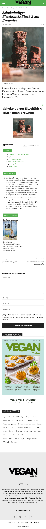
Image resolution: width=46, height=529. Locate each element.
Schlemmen (6, 435)
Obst (37, 428)
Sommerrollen (34, 435)
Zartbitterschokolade (16, 162)
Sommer (27, 435)
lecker (26, 428)
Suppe (10, 438)
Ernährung (29, 420)
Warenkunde (8, 442)
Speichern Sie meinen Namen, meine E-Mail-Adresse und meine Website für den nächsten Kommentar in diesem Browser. (22, 317)
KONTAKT (37, 522)
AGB (18, 522)
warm (15, 442)
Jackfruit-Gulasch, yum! (9, 262)
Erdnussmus (14, 157)
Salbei (35, 431)
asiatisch (9, 417)
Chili (32, 417)
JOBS (31, 522)
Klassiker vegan (7, 427)
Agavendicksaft (15, 159)
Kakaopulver (13, 164)
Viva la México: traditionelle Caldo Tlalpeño (34, 263)
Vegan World (32, 438)
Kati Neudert (32, 424)
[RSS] (26, 517)
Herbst (26, 424)
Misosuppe (31, 427)
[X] (32, 517)
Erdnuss (21, 420)
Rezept (11, 431)
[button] (3, 3)
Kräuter (14, 427)
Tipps (15, 438)
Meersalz (13, 166)
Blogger (22, 417)
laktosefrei (20, 427)
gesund (13, 424)
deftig (5, 420)
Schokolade (14, 435)
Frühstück (36, 420)
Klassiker (39, 424)
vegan (22, 438)
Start (3, 8)
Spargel (5, 438)
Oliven (5, 431)
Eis (17, 420)
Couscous (37, 417)
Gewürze (20, 424)
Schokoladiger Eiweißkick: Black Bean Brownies (20, 16)
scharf (39, 431)
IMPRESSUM (24, 522)
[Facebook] (14, 517)
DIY (9, 420)
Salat (31, 431)
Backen (16, 417)
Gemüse (6, 424)
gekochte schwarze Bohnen (20, 154)
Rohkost (26, 431)
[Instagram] (20, 517)
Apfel (4, 417)
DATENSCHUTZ (11, 522)
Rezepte (19, 431)
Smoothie (20, 435)
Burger (27, 417)
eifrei (13, 420)
